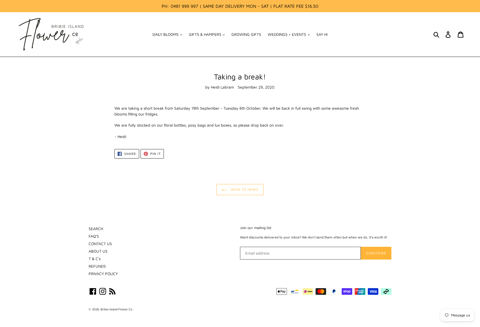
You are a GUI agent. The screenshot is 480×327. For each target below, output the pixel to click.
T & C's (95, 258)
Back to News (244, 189)
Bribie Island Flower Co (116, 309)
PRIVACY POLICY (103, 273)
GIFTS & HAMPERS (205, 34)
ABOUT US (98, 251)
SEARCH (96, 228)
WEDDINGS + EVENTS (287, 34)
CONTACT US (100, 243)
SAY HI (322, 34)
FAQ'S (94, 236)
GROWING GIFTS (246, 34)
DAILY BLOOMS (166, 34)
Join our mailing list (255, 228)
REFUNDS (97, 266)
